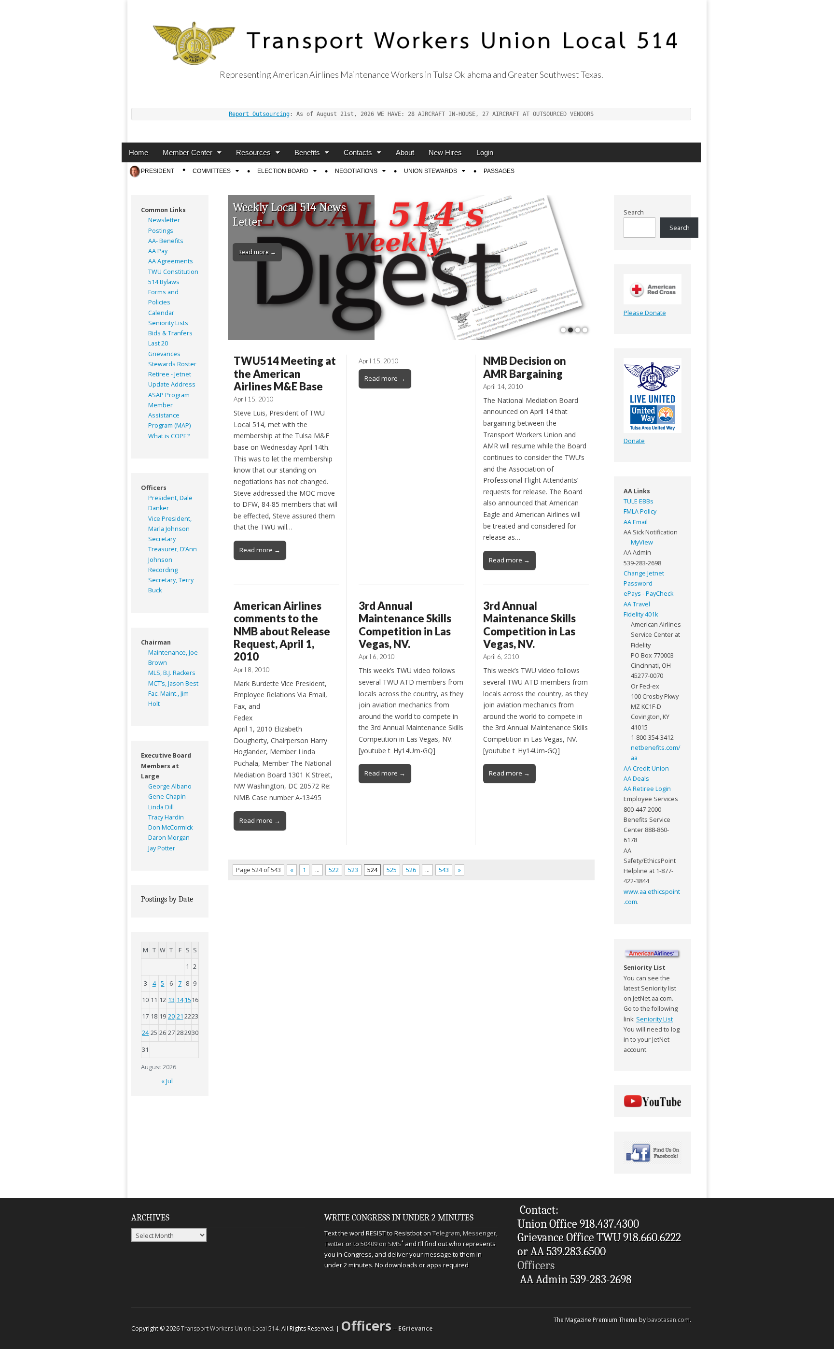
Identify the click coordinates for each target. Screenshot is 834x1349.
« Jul (167, 1081)
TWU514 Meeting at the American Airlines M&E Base (285, 373)
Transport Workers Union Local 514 (229, 1328)
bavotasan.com (668, 1320)
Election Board (282, 171)
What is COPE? (169, 436)
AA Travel (637, 604)
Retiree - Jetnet (169, 374)
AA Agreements (170, 261)
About (405, 152)
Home (138, 152)
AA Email (636, 522)
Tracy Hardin (166, 817)
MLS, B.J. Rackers (171, 673)
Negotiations (356, 171)
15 (187, 1000)
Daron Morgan (169, 837)
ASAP (156, 395)
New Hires (445, 152)
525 (392, 870)
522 (334, 870)
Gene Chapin (167, 796)
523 (353, 870)
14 (180, 1000)
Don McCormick (170, 827)
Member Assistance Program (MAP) (169, 415)
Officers (536, 1265)
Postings (160, 231)
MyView (642, 542)
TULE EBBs (638, 501)
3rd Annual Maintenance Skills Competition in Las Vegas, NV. (405, 624)
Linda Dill (161, 807)
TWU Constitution (173, 272)
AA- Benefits (165, 241)
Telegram (446, 1233)
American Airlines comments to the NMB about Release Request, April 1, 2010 (282, 631)
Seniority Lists (168, 323)
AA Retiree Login (647, 789)
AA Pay (157, 251)
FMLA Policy (640, 511)
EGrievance (415, 1328)
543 (444, 870)
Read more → (257, 237)
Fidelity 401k (641, 614)
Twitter (334, 1243)
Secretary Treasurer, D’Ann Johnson (172, 549)
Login (484, 152)
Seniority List (265, 207)
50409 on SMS (381, 1243)
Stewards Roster (172, 364)
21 (180, 1016)
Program (177, 395)
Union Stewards (430, 171)
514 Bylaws (164, 282)
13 (171, 1000)
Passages (499, 171)
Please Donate (645, 313)
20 (171, 1016)
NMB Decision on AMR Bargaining (524, 367)
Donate (634, 441)
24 (145, 1033)
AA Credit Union (646, 768)
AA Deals (636, 779)
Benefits (307, 152)
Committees (212, 171)
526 (411, 870)
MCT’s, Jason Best (173, 683)
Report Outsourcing (259, 114)
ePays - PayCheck (648, 593)
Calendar (161, 313)
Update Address (171, 384)
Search (634, 212)
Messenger (479, 1233)
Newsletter (164, 220)
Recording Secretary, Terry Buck (171, 580)
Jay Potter (161, 848)
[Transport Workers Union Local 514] (411, 32)
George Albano (170, 786)
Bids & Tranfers (170, 333)
